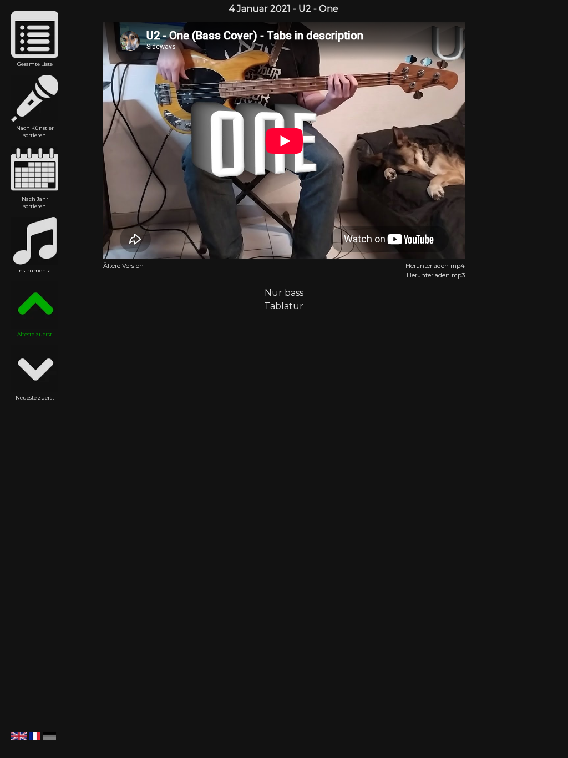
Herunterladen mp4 (435, 266)
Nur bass (284, 292)
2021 (280, 8)
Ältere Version (123, 266)
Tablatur (283, 306)
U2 (304, 8)
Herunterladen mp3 (436, 275)
